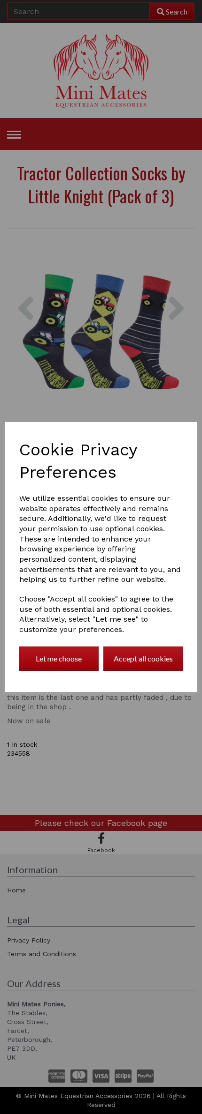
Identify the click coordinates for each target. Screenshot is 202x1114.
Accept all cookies (143, 658)
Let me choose (59, 658)
